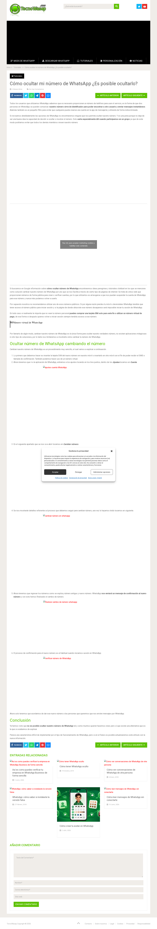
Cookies (120, 924)
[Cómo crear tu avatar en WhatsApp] (78, 805)
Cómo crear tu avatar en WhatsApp (76, 826)
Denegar (78, 472)
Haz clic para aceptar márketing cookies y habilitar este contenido (78, 244)
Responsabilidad (143, 924)
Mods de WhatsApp (24, 61)
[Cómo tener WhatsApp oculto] (78, 761)
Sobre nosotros (101, 924)
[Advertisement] (78, 39)
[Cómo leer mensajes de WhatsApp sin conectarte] (125, 790)
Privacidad (130, 924)
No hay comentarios (36, 89)
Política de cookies (61, 478)
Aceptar (55, 472)
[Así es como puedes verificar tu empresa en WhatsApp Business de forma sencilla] (31, 763)
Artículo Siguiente (133, 95)
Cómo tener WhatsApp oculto (74, 766)
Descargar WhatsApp (57, 61)
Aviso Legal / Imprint (95, 478)
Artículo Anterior (109, 95)
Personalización (112, 61)
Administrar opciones (101, 472)
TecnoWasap (12, 924)
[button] (111, 451)
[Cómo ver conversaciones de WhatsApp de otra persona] (125, 763)
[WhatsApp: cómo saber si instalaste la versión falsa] (31, 790)
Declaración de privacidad (78, 478)
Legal (112, 924)
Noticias (137, 61)
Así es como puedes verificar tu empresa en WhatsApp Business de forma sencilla (29, 772)
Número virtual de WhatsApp (27, 322)
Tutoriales (86, 61)
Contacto (88, 924)
